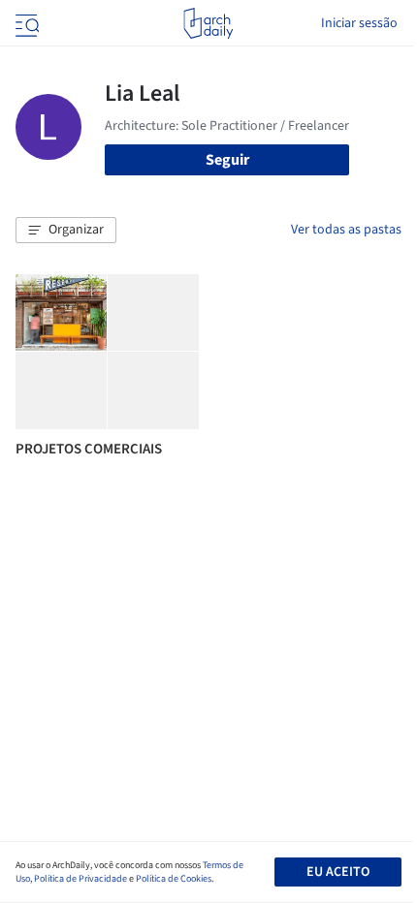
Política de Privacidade (80, 879)
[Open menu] (25, 23)
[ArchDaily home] (208, 23)
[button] (66, 230)
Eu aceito (337, 872)
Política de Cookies (173, 879)
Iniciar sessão (359, 23)
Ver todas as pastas (346, 229)
